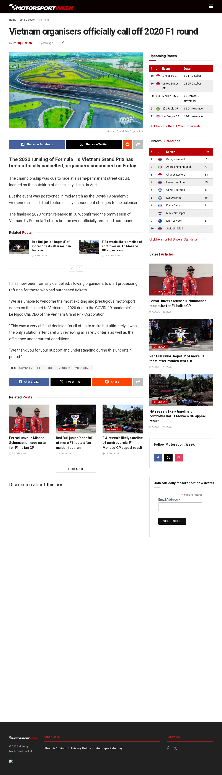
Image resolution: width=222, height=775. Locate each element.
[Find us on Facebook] (158, 457)
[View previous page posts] (72, 269)
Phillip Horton (22, 43)
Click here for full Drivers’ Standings (173, 239)
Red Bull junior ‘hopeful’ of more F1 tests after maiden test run (51, 246)
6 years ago (46, 43)
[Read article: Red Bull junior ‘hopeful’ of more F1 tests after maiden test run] (19, 247)
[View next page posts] (80, 269)
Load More (76, 469)
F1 (39, 367)
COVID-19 (25, 367)
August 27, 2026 (161, 427)
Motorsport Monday (108, 748)
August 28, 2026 (161, 311)
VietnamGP (83, 367)
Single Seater (28, 19)
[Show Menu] (211, 6)
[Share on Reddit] (127, 144)
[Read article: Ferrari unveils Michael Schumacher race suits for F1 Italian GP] (29, 419)
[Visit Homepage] (41, 6)
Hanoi (50, 367)
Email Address (169, 500)
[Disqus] (76, 545)
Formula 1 (45, 19)
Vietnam (64, 367)
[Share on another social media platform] (138, 144)
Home (12, 19)
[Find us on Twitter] (168, 457)
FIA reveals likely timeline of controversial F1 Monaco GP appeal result (122, 246)
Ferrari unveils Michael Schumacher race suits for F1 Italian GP (27, 443)
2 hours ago (19, 453)
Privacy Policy (81, 748)
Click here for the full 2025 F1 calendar (175, 126)
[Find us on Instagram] (179, 457)
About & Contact (55, 748)
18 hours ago (113, 255)
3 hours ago (42, 255)
